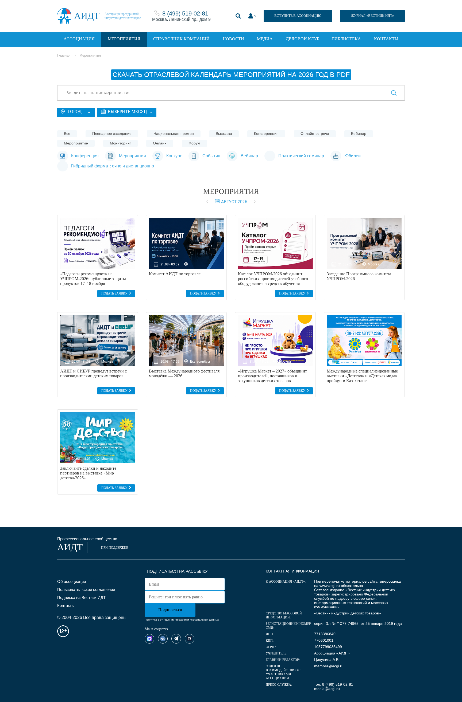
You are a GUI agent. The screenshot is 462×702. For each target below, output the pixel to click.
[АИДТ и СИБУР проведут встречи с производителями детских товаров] (97, 340)
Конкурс (174, 156)
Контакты (386, 39)
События (211, 156)
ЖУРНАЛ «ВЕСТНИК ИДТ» (372, 16)
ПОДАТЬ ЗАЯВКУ (114, 293)
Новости (233, 39)
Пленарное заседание (112, 133)
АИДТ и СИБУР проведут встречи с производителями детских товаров (93, 373)
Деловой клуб (302, 39)
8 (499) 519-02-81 (185, 13)
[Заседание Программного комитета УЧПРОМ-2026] (364, 243)
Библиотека (346, 39)
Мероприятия (124, 39)
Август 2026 (234, 201)
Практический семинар (301, 156)
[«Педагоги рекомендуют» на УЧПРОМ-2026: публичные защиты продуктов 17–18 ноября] (97, 243)
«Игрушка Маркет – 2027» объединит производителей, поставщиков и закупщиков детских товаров (272, 376)
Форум (194, 143)
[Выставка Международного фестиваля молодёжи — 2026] (186, 340)
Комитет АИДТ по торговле (175, 274)
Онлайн (160, 143)
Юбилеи (352, 156)
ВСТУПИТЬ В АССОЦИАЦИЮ (297, 16)
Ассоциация (79, 39)
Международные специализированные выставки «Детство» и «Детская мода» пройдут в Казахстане (362, 376)
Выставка (224, 133)
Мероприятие (76, 143)
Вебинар (358, 133)
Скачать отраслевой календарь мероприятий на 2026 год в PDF (231, 74)
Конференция (266, 133)
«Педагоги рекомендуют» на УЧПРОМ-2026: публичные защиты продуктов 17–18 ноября (93, 279)
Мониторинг (120, 143)
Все (67, 133)
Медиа (265, 39)
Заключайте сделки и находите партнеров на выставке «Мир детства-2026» (88, 473)
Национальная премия (173, 133)
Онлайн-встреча (315, 133)
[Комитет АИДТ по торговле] (186, 243)
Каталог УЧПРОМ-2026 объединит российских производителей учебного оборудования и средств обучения (273, 279)
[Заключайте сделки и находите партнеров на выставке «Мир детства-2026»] (97, 437)
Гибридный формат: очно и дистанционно (112, 166)
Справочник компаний (181, 39)
